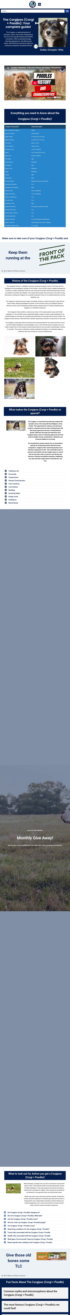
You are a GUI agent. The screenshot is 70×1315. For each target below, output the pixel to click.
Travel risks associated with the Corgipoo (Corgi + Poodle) (29, 1232)
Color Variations (14, 484)
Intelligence (12, 500)
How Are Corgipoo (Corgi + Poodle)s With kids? (25, 1216)
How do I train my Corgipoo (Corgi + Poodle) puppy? (27, 1222)
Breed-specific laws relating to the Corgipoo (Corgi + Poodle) (30, 1242)
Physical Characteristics (16, 480)
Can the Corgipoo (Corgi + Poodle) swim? (23, 1219)
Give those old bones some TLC (18, 1260)
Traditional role (13, 471)
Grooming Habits (14, 493)
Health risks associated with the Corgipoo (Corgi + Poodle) (29, 1236)
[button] (39, 4)
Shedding (11, 490)
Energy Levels (13, 496)
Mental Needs (13, 503)
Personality (12, 474)
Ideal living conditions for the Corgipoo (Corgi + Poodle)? (28, 1229)
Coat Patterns (13, 487)
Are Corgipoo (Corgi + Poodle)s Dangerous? (24, 1212)
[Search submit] (67, 11)
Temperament (13, 477)
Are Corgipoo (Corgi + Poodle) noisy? (21, 1226)
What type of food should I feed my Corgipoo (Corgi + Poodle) (30, 1239)
